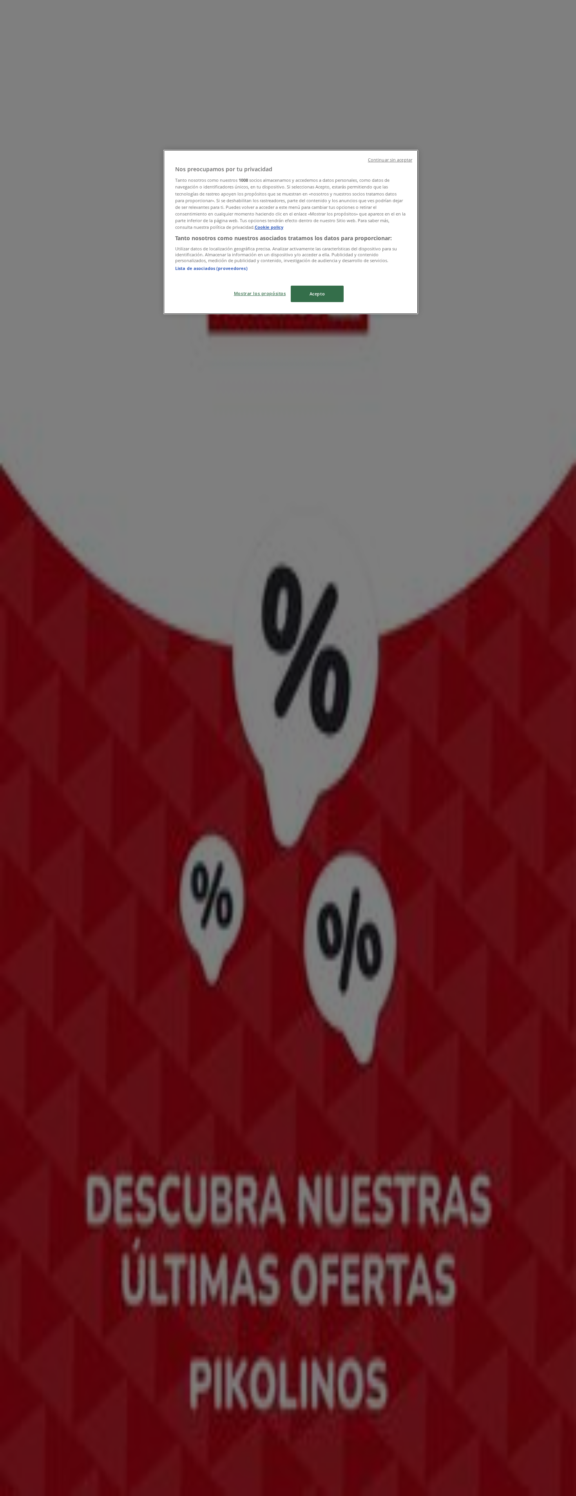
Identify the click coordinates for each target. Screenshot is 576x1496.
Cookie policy (269, 227)
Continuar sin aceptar (390, 160)
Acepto (317, 294)
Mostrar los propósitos (260, 293)
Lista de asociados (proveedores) (211, 268)
